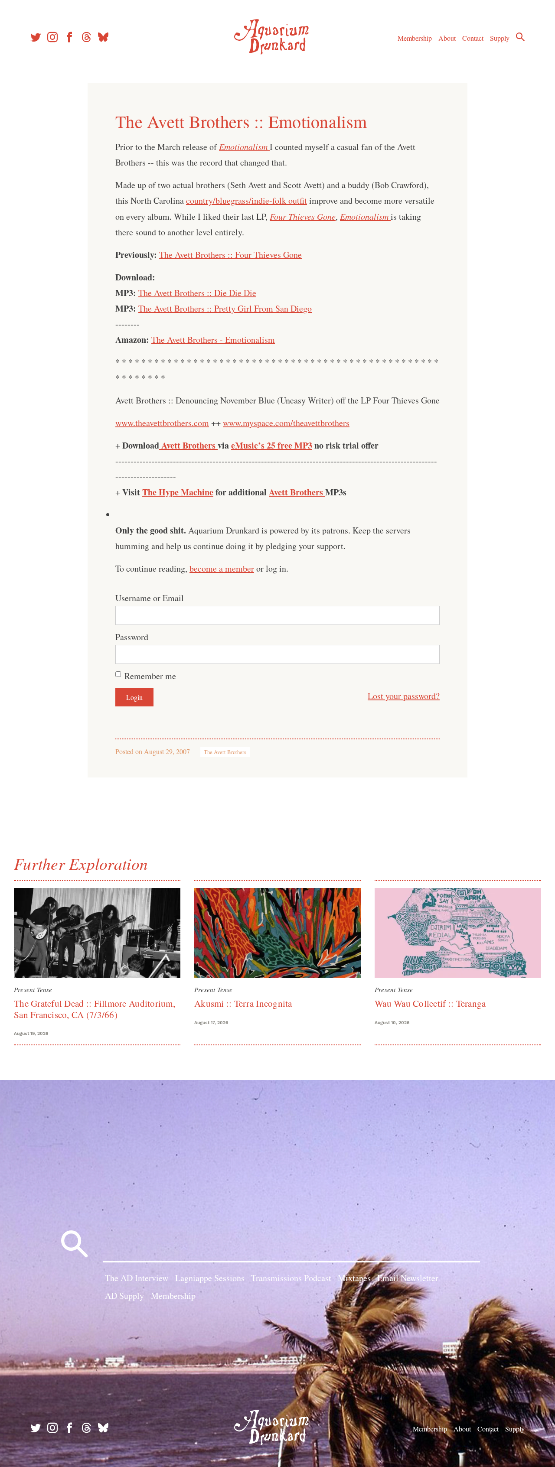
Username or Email (149, 598)
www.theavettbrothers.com (162, 423)
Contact (472, 37)
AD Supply (124, 1295)
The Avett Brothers (225, 752)
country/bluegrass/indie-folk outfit (246, 200)
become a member (221, 568)
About (447, 37)
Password (131, 637)
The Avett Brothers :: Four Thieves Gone (230, 254)
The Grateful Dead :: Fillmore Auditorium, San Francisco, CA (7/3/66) (94, 1008)
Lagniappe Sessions (210, 1278)
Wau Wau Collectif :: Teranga (430, 1003)
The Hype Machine (177, 492)
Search (520, 37)
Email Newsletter (407, 1278)
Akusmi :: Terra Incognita (243, 1003)
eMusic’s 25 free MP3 (271, 445)
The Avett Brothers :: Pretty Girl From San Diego (225, 308)
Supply (499, 37)
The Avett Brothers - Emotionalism (213, 339)
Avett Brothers (188, 445)
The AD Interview (136, 1278)
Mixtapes (354, 1278)
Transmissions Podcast (291, 1278)
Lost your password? (404, 696)
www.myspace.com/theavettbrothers (286, 423)
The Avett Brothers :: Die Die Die (197, 293)
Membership (415, 37)
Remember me (150, 676)
